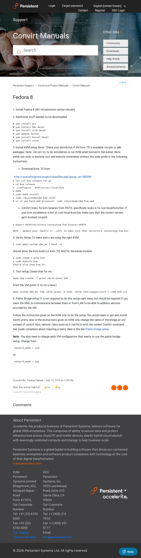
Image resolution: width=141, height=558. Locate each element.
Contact (83, 10)
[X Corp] (119, 387)
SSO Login (118, 10)
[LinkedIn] (125, 387)
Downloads (113, 51)
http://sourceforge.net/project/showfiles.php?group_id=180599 (52, 176)
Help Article (113, 58)
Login (51, 5)
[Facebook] (113, 387)
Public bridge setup (97, 329)
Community (113, 43)
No (59, 387)
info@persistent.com (57, 537)
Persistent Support (23, 85)
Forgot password (72, 5)
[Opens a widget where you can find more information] (128, 552)
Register (100, 10)
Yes (48, 387)
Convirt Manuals (81, 85)
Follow (123, 82)
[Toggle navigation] (38, 18)
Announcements (116, 66)
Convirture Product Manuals (53, 85)
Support (20, 19)
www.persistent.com (27, 463)
